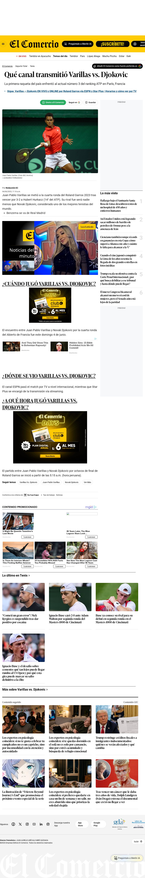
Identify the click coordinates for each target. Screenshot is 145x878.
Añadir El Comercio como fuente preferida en (117, 66)
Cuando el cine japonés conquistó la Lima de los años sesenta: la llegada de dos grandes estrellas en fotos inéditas (118, 260)
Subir (136, 829)
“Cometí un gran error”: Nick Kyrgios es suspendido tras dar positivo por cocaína (20, 606)
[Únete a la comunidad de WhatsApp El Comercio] (53, 102)
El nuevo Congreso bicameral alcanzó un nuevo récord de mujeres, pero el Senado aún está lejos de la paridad (118, 297)
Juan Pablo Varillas (51, 469)
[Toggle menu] (3, 44)
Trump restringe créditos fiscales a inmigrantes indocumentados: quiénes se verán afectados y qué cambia (116, 730)
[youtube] (34, 811)
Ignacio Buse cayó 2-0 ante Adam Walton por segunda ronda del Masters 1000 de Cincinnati (68, 606)
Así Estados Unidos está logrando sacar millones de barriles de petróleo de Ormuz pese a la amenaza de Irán (118, 224)
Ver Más (87, 469)
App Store (80, 811)
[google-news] (48, 811)
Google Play (97, 811)
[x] (20, 811)
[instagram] (27, 811)
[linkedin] (41, 811)
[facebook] (13, 811)
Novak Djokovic (71, 469)
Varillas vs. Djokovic (28, 469)
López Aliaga (93, 56)
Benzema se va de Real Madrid (26, 213)
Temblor (74, 56)
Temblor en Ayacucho (40, 56)
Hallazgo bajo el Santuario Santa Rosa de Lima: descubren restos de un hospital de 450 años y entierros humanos (118, 205)
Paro (82, 56)
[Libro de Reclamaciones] (138, 811)
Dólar (121, 56)
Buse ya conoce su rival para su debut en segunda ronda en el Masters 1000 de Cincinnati (114, 606)
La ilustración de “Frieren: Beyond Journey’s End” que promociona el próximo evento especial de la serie (23, 782)
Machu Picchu (109, 56)
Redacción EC (12, 188)
